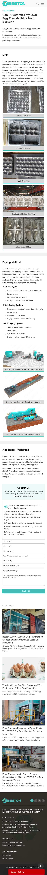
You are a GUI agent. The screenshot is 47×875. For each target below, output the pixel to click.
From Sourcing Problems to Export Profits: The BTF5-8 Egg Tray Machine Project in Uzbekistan (22, 731)
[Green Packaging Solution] (13, 3)
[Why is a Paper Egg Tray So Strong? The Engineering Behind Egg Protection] (23, 669)
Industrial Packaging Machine (13, 845)
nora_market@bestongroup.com (19, 821)
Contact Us (6, 855)
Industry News (8, 11)
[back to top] (41, 866)
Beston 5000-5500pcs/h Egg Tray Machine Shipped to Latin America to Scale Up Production (22, 640)
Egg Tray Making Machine (12, 842)
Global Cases (7, 858)
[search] (37, 3)
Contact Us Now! (17, 872)
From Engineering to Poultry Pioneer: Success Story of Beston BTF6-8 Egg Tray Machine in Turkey (22, 777)
